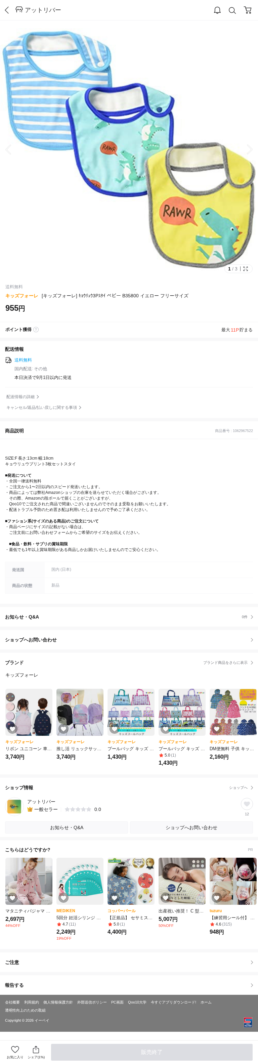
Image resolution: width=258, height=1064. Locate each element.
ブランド (126, 662)
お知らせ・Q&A (126, 617)
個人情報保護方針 (58, 1002)
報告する (14, 985)
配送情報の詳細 (20, 396)
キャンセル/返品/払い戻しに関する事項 (41, 407)
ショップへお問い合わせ (131, 639)
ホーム (206, 1002)
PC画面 (117, 1002)
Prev (13, 149)
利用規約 (31, 1002)
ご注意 (12, 962)
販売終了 (152, 1052)
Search (232, 10)
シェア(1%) (36, 1057)
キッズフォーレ (21, 295)
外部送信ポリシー (92, 1002)
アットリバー (43, 10)
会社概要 (12, 1002)
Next (244, 149)
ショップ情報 (126, 787)
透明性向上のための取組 (25, 1010)
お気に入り (15, 1057)
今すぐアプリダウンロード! (173, 1002)
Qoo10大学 (137, 1002)
